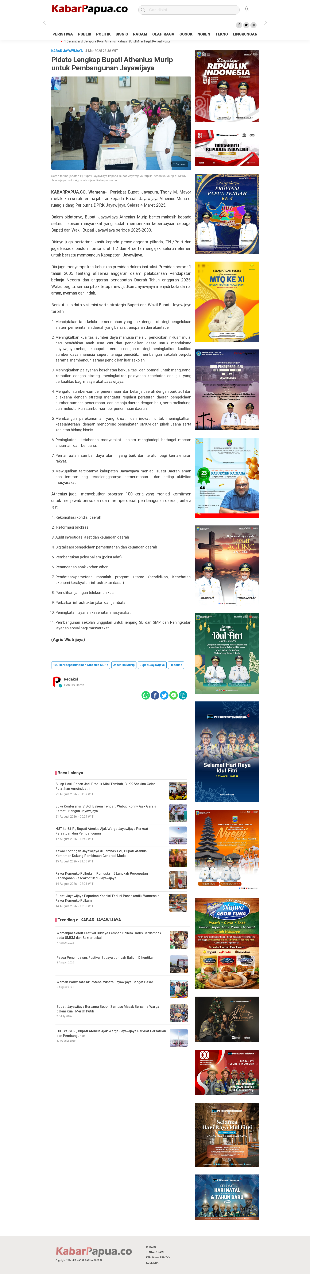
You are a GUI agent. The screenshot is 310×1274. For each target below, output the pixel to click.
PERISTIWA (63, 34)
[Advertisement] (284, 106)
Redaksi (71, 679)
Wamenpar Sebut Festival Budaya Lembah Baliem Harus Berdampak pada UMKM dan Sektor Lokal (109, 935)
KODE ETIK (152, 1263)
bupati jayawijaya (152, 665)
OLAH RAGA (163, 34)
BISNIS (122, 34)
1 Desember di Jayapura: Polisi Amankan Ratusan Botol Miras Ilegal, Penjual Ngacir (117, 42)
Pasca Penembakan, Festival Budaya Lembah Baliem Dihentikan (106, 957)
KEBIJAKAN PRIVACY (158, 1257)
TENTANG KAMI (155, 1252)
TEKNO (221, 34)
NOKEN (203, 34)
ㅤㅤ (183, 1247)
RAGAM (140, 34)
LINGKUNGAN (245, 34)
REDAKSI (151, 1247)
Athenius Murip (124, 665)
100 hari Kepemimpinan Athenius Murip (80, 665)
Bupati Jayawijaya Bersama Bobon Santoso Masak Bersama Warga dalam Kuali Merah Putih (108, 1009)
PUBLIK (84, 34)
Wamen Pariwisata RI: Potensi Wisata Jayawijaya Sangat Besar (105, 982)
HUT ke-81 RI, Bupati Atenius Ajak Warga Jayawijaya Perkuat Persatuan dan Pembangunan (111, 1033)
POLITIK (103, 34)
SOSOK (185, 34)
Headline (176, 665)
